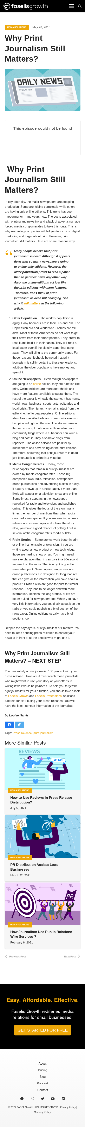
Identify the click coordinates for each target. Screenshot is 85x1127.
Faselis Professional (48, 696)
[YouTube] (53, 1099)
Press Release (22, 733)
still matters (32, 303)
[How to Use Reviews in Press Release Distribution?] (42, 769)
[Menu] (71, 6)
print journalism (43, 733)
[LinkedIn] (63, 1099)
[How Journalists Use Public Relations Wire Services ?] (42, 904)
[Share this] (9, 725)
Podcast (42, 1083)
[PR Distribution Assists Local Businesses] (42, 836)
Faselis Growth (18, 696)
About (42, 1063)
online (37, 384)
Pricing (42, 1070)
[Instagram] (32, 1099)
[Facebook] (22, 1099)
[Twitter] (42, 1099)
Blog (43, 1076)
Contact (42, 1090)
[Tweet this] (19, 725)
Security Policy (42, 1112)
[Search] (80, 6)
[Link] (25, 6)
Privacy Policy (68, 1107)
